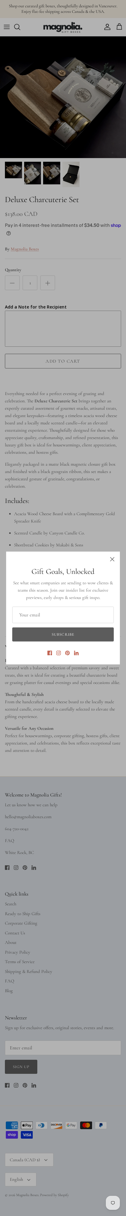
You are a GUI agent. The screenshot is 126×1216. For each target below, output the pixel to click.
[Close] (112, 559)
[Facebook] (49, 653)
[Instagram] (58, 653)
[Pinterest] (67, 653)
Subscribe (63, 634)
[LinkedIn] (76, 653)
